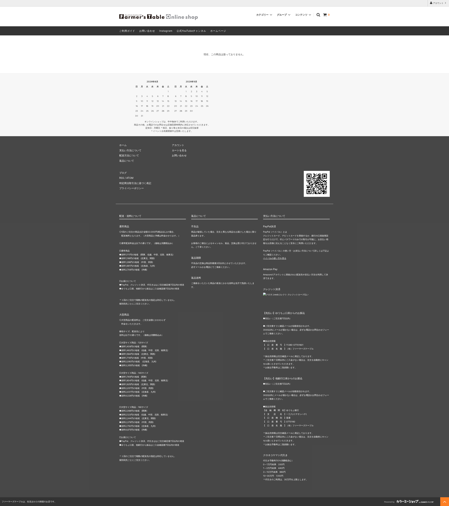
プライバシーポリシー (131, 188)
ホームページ (218, 30)
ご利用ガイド (127, 30)
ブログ (123, 172)
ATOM (129, 177)
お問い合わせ (147, 30)
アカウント (438, 3)
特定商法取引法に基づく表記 (135, 183)
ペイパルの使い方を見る (274, 258)
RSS (121, 177)
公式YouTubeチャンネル (191, 30)
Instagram (165, 30)
